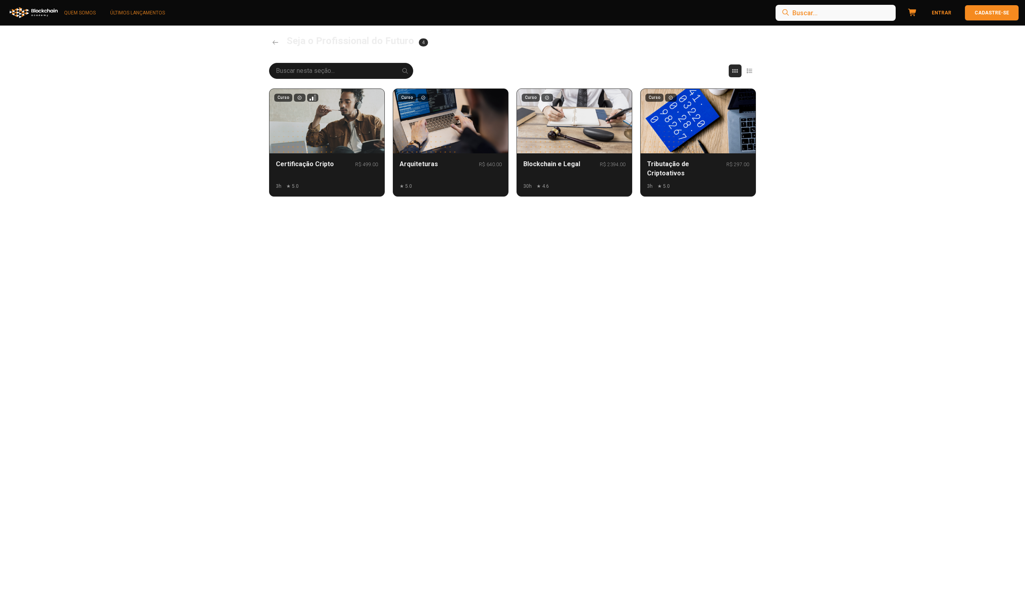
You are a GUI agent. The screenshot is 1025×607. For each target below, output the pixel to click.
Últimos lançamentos (137, 13)
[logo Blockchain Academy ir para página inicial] (34, 12)
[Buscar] (405, 70)
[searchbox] (836, 13)
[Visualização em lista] (749, 70)
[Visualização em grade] (735, 70)
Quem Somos (80, 13)
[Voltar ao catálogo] (275, 42)
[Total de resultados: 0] (836, 13)
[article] (327, 142)
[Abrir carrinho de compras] (911, 13)
